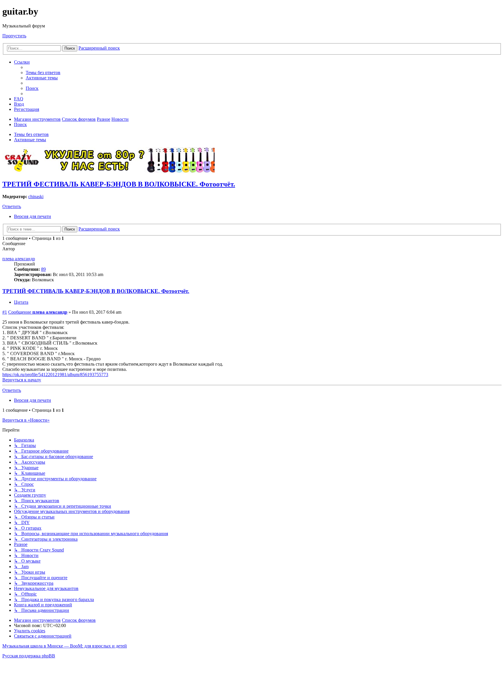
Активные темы (30, 139)
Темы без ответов (31, 134)
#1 (4, 312)
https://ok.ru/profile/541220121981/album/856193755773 (55, 374)
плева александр (18, 258)
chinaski (35, 196)
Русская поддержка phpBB (28, 655)
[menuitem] (43, 72)
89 (43, 269)
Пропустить (14, 35)
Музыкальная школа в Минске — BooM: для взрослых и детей (64, 645)
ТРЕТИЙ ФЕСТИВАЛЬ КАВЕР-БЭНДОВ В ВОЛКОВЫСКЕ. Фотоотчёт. (118, 184)
